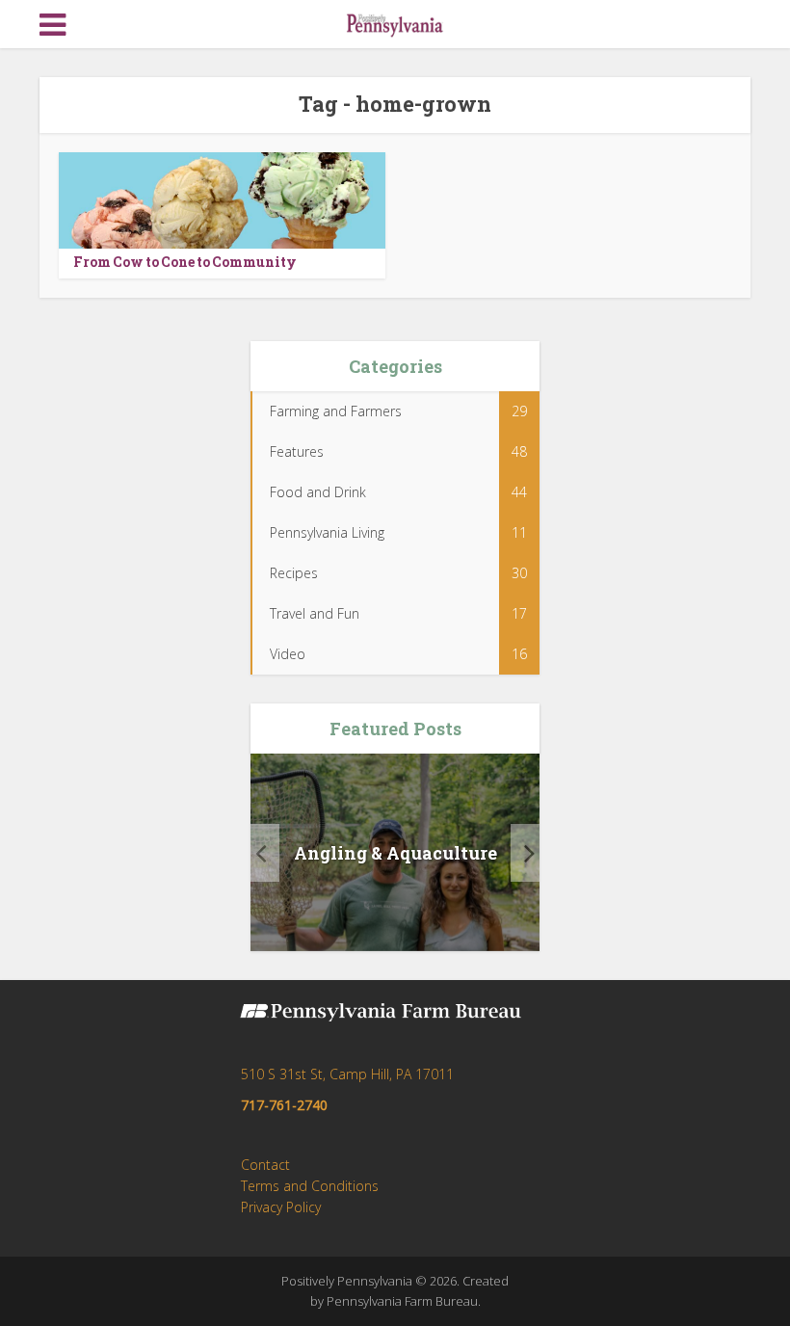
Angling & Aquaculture (395, 852)
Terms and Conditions (310, 1186)
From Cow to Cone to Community (185, 261)
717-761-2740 (284, 1105)
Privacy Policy (281, 1207)
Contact (265, 1164)
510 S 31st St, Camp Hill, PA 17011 (347, 1074)
